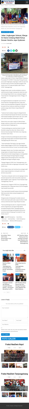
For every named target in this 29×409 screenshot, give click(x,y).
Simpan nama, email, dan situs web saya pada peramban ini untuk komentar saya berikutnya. (14, 330)
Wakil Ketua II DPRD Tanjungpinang (16, 220)
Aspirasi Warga (5, 32)
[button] (12, 365)
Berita (11, 32)
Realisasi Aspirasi (5, 220)
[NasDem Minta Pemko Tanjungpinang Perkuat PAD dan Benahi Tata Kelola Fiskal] (8, 258)
